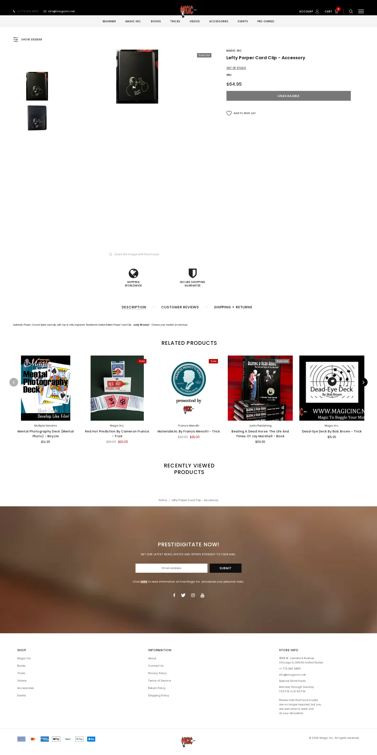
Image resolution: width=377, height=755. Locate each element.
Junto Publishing (260, 425)
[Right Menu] (361, 11)
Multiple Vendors (45, 425)
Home (163, 500)
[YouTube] (202, 595)
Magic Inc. (234, 50)
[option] (137, 77)
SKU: (229, 75)
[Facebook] (174, 595)
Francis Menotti (188, 425)
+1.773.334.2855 (28, 11)
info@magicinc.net (61, 11)
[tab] (188, 343)
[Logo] (188, 11)
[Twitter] (183, 595)
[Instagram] (193, 595)
